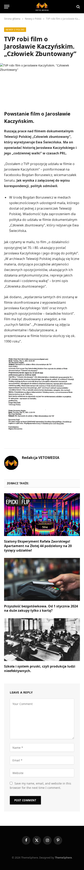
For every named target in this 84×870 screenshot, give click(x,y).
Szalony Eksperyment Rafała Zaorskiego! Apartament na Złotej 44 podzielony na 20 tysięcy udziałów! (38, 546)
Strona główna (12, 18)
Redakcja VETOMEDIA (40, 458)
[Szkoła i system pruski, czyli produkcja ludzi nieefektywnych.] (42, 639)
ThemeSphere (63, 857)
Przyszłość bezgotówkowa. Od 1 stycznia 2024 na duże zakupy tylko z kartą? (41, 608)
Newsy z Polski (33, 18)
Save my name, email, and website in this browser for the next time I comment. (40, 785)
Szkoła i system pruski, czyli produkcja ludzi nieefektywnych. (39, 668)
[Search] (78, 6)
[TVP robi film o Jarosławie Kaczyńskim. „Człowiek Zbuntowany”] (42, 83)
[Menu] (6, 6)
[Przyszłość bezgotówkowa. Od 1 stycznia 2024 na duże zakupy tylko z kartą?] (42, 579)
